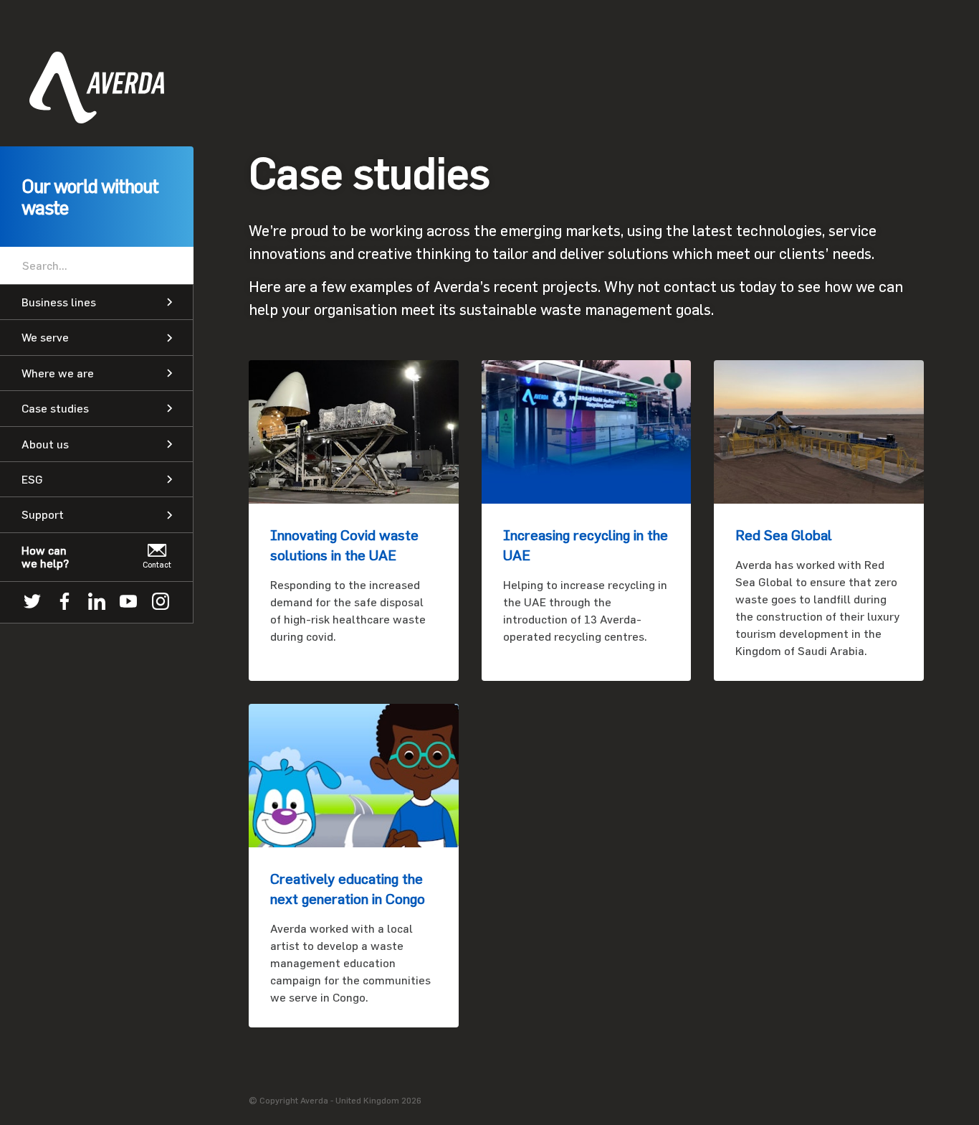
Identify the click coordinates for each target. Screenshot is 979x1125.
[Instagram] (160, 602)
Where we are (58, 373)
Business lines (59, 302)
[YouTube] (128, 602)
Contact (157, 564)
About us (45, 444)
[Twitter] (32, 602)
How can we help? (45, 557)
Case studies (55, 408)
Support (43, 514)
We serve (45, 337)
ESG (32, 479)
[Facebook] (64, 602)
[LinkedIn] (97, 602)
